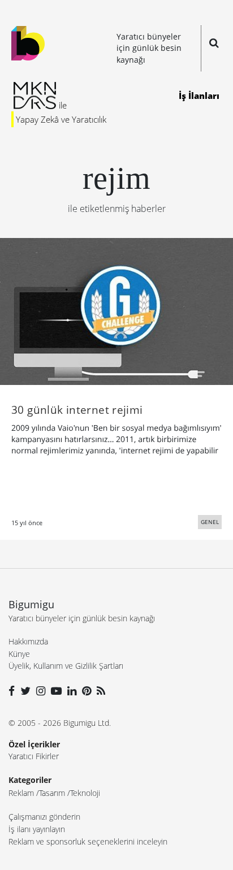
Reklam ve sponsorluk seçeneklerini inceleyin (87, 841)
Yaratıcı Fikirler (33, 756)
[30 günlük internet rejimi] (116, 310)
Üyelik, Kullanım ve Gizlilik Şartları (65, 665)
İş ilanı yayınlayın (36, 829)
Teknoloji (85, 792)
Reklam (21, 792)
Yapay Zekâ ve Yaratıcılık (61, 119)
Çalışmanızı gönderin (44, 816)
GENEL (210, 522)
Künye (19, 653)
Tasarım (52, 792)
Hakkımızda (28, 641)
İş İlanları (199, 95)
